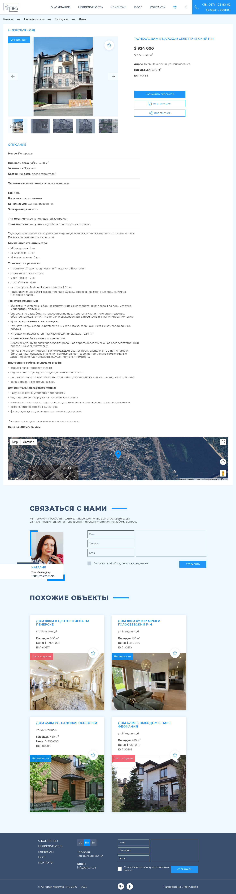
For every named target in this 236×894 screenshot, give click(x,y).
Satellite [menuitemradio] (28, 442)
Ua (80, 842)
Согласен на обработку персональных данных (121, 563)
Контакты (157, 7)
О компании (60, 7)
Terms (224, 479)
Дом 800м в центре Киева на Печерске (63, 622)
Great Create (190, 886)
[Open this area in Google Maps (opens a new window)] (14, 478)
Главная (8, 19)
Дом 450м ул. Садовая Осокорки (66, 723)
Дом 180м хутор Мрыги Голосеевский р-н (139, 622)
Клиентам (118, 7)
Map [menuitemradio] (15, 442)
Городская (62, 19)
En (93, 842)
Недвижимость (90, 7)
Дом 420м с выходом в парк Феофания (144, 724)
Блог (138, 7)
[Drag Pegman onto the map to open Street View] (223, 473)
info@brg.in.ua (86, 867)
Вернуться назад (23, 30)
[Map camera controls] (223, 462)
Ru (87, 842)
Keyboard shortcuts (186, 479)
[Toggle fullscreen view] (223, 442)
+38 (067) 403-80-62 (216, 4)
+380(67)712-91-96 (42, 576)
